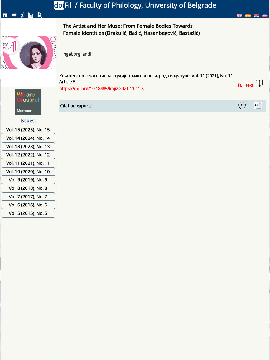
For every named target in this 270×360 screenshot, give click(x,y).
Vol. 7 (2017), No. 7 (28, 196)
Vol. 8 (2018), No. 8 (28, 188)
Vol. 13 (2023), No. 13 (28, 146)
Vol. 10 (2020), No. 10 (28, 171)
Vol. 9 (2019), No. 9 (28, 180)
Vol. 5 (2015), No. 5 (28, 213)
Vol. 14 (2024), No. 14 (28, 138)
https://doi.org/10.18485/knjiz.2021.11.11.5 (101, 88)
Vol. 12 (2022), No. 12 (28, 155)
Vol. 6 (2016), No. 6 (28, 205)
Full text (245, 85)
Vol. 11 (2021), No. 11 (28, 163)
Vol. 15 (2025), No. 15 (28, 130)
